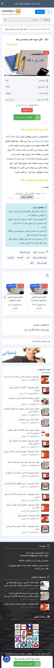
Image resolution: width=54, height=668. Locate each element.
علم (28, 257)
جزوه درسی (10, 99)
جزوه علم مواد (25, 252)
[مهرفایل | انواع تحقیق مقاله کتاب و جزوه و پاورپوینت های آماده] (11, 12)
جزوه (35, 252)
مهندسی (11, 257)
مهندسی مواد (42, 262)
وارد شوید (27, 329)
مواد (31, 262)
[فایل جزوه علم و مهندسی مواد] (27, 63)
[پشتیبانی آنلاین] (27, 355)
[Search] (5, 19)
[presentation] (5, 297)
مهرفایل (8, 93)
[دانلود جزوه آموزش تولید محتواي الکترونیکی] (15, 288)
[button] (2, 3)
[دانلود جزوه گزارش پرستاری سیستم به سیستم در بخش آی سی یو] (38, 288)
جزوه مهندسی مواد (40, 257)
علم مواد (20, 257)
